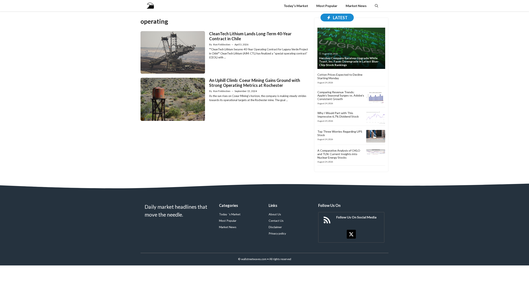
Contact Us (276, 220)
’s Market (235, 214)
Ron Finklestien (221, 44)
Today (223, 214)
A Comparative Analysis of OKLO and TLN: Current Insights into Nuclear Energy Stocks (338, 154)
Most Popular (326, 6)
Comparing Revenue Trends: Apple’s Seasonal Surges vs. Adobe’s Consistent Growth (340, 95)
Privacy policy (277, 233)
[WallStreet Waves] (150, 5)
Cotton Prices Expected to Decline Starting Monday (339, 76)
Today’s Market (296, 6)
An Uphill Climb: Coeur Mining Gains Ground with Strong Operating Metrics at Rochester (254, 83)
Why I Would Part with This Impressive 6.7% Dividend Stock (338, 114)
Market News (356, 6)
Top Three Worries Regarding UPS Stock (339, 133)
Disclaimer (275, 227)
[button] (376, 5)
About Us (275, 214)
